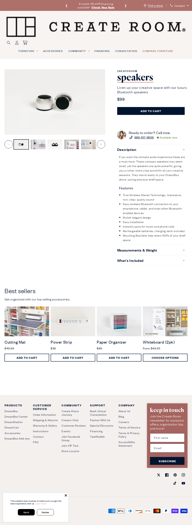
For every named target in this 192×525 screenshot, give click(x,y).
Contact (38, 436)
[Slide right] (101, 144)
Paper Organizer (112, 342)
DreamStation (13, 422)
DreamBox (11, 411)
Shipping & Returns (45, 420)
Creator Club (70, 420)
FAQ (36, 442)
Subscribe (167, 461)
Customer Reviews (74, 425)
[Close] (66, 495)
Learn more (40, 503)
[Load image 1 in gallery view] (21, 144)
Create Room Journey (70, 412)
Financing (96, 431)
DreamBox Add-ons (17, 438)
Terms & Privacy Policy (129, 434)
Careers (123, 422)
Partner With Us (100, 420)
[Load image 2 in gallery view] (38, 144)
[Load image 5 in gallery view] (88, 144)
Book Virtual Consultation (98, 412)
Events (66, 431)
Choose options (165, 357)
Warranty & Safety (45, 425)
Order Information (44, 414)
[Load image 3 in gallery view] (54, 144)
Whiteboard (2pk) (159, 342)
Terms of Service (129, 427)
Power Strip (61, 342)
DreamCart (11, 427)
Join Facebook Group (71, 438)
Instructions (40, 431)
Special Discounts (101, 425)
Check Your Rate (103, 7)
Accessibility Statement (126, 443)
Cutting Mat (15, 342)
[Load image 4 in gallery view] (71, 144)
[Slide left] (8, 144)
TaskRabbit (97, 436)
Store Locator (71, 451)
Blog (121, 416)
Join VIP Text (70, 445)
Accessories (12, 433)
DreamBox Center (16, 416)
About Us (124, 411)
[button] (28, 51)
